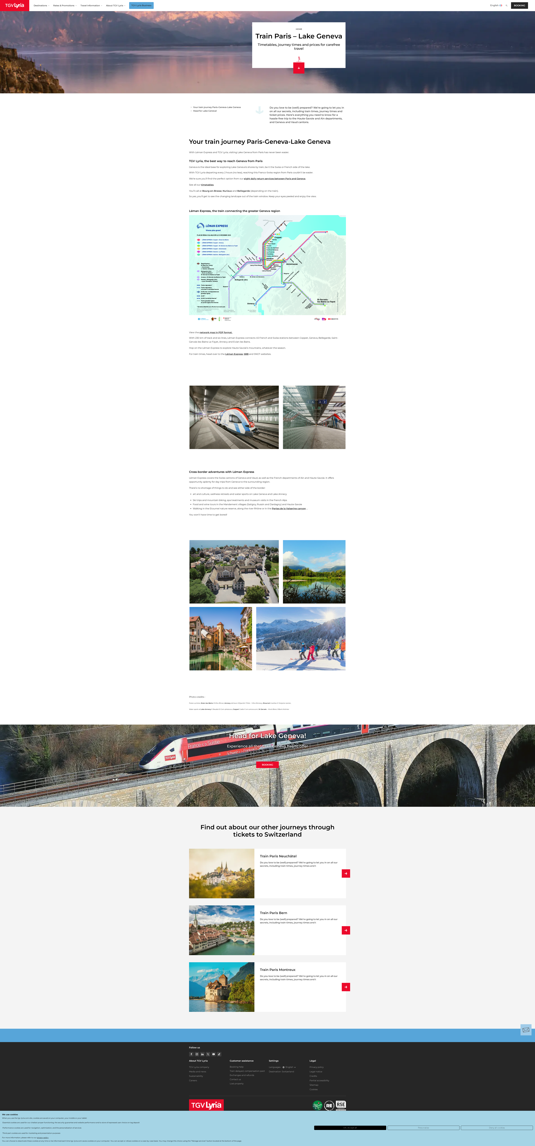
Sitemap (314, 1085)
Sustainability (196, 1076)
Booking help (237, 1066)
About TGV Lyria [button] (114, 5)
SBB (246, 354)
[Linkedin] (202, 1054)
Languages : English (281, 1067)
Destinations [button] (40, 5)
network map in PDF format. (216, 332)
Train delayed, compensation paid (247, 1071)
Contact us (235, 1079)
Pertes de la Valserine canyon (289, 508)
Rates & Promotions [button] (63, 5)
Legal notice (316, 1071)
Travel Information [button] (90, 5)
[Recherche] (506, 5)
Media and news (197, 1071)
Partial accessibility (319, 1080)
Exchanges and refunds (242, 1075)
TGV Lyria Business (141, 5)
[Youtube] (213, 1054)
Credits (313, 1076)
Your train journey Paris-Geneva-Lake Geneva (217, 107)
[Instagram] (197, 1054)
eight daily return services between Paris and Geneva (274, 178)
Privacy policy (317, 1067)
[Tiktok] (219, 1054)
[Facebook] (191, 1054)
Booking (519, 5)
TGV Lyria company (199, 1067)
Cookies (314, 1089)
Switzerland (288, 1071)
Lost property (237, 1083)
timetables (207, 184)
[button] (234, 417)
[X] (208, 1054)
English (494, 5)
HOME (299, 29)
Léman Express (234, 354)
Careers (193, 1080)
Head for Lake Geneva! (205, 111)
